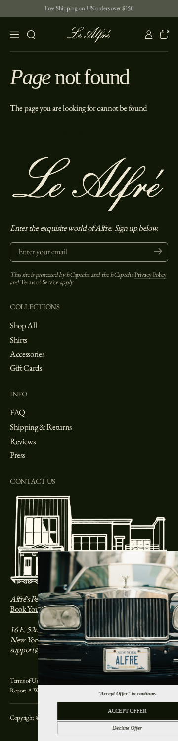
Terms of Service (40, 282)
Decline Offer (99, 728)
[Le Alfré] (89, 34)
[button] (31, 34)
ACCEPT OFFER (99, 711)
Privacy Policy (150, 274)
